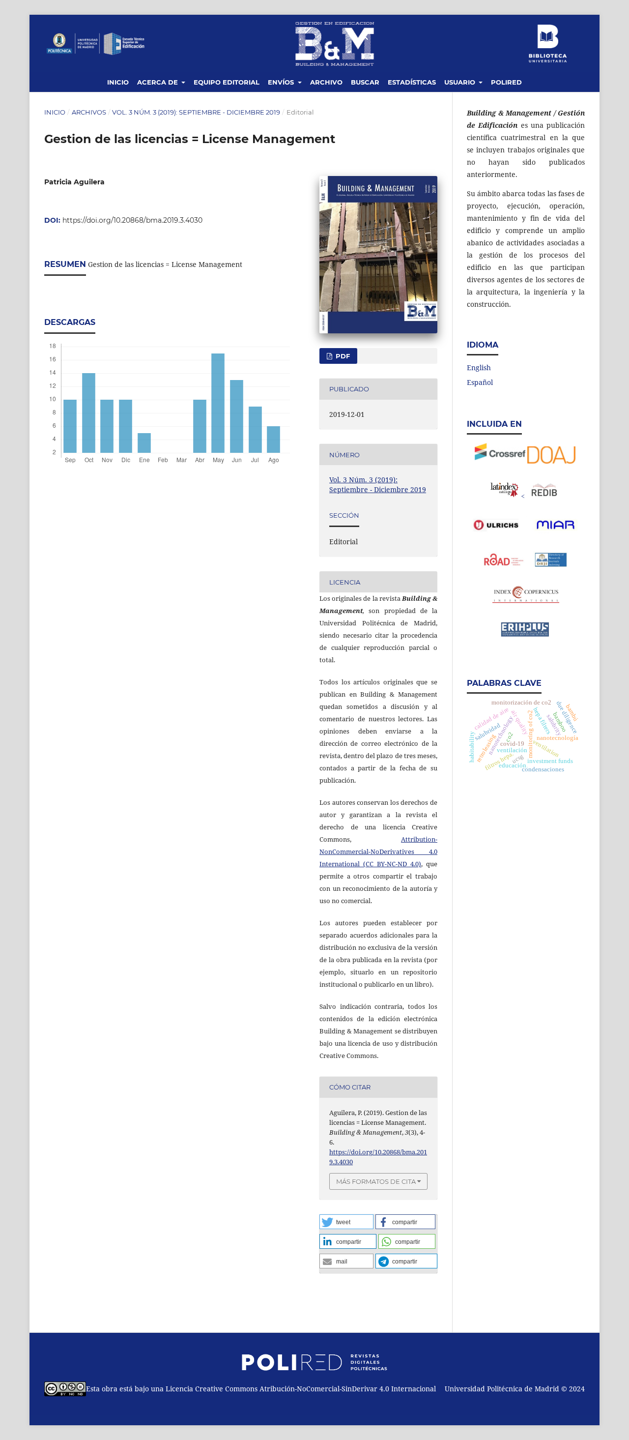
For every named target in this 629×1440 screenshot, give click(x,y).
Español (480, 382)
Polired (506, 82)
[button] (346, 1221)
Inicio (118, 82)
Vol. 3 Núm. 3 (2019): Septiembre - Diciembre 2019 (196, 112)
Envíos (282, 82)
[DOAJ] (552, 461)
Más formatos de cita (376, 1181)
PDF (342, 356)
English (479, 367)
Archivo (326, 82)
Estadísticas (412, 82)
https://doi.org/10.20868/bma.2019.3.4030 (132, 220)
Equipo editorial (226, 82)
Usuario (460, 82)
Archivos (89, 112)
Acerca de (158, 82)
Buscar (365, 82)
